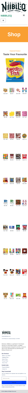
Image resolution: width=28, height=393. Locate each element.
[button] (24, 15)
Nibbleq (6, 15)
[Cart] (3, 20)
